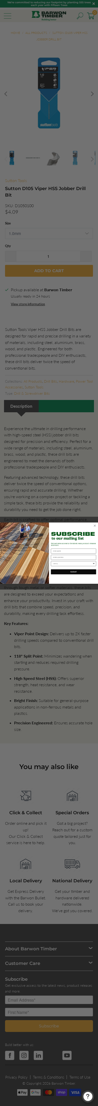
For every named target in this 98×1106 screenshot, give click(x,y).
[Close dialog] (95, 525)
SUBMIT (73, 571)
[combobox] (72, 563)
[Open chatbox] (88, 1096)
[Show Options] (93, 563)
